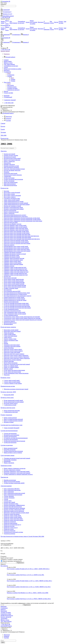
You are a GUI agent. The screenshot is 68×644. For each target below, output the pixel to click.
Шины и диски (5, 620)
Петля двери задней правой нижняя (14, 283)
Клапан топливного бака (11, 503)
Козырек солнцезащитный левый (13, 207)
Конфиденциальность (7, 615)
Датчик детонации (9, 497)
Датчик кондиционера (10, 433)
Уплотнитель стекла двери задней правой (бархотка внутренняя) (22, 318)
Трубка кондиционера (10, 442)
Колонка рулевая (8, 422)
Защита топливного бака (11, 340)
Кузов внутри (4, 188)
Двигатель (4, 151)
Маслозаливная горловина (11, 167)
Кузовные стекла (5, 377)
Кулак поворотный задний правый (14, 402)
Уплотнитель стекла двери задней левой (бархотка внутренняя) (22, 316)
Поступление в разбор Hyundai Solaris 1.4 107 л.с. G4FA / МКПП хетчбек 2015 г (29, 580)
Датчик (6, 499)
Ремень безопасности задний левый (14, 297)
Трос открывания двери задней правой (15, 313)
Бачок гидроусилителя (10, 417)
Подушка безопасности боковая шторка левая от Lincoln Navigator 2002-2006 (22, 536)
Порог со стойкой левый (11, 365)
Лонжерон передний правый (12, 346)
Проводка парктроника (10, 523)
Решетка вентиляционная (11, 301)
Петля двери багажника (10, 362)
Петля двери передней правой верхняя (15, 285)
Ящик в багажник (9, 462)
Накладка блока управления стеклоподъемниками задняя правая (22, 219)
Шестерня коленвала (10, 184)
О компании (10, 75)
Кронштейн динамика (10, 459)
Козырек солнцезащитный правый (14, 209)
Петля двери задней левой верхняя (14, 279)
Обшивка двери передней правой (13, 264)
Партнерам (4, 611)
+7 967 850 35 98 (5, 17)
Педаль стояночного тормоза (12, 470)
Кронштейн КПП (9, 394)
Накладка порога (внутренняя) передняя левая (17, 234)
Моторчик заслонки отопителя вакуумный (16, 389)
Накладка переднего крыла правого (14, 354)
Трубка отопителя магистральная (13, 451)
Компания (3, 606)
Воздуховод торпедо (10, 197)
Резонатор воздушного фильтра (13, 175)
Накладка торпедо (9, 245)
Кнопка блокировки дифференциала (14, 505)
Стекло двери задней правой (12, 382)
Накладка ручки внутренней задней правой (16, 242)
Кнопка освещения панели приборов (14, 508)
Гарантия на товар (6, 614)
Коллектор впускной (10, 157)
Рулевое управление (6, 415)
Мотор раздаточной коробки (12, 481)
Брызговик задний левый (11, 330)
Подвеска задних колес (7, 397)
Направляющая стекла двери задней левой (16, 246)
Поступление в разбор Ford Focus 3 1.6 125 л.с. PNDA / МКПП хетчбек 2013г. (29, 598)
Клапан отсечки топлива (11, 155)
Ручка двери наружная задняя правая (14, 370)
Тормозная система (6, 465)
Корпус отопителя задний (11, 212)
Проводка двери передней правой (13, 520)
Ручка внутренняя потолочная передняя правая (17, 307)
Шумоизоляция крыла (10, 322)
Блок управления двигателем (12, 490)
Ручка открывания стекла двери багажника (16, 373)
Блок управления (9, 491)
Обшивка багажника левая (11, 255)
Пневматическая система (8, 386)
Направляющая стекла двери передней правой (17, 251)
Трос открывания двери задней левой (14, 312)
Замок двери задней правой (12, 200)
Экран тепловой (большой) (11, 428)
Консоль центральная (10, 210)
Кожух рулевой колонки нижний (13, 420)
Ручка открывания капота (11, 309)
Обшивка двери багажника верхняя (14, 258)
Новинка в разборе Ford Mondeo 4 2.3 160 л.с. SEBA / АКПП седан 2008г (27, 592)
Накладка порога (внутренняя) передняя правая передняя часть (22, 239)
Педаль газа (7, 276)
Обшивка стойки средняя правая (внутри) (16, 275)
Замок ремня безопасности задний (13, 201)
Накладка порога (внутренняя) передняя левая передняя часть (21, 236)
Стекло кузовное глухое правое (13, 383)
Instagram (8, 118)
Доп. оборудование (6, 621)
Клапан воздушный (9, 154)
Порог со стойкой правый (11, 367)
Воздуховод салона (9, 194)
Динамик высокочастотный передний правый (17, 458)
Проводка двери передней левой (13, 518)
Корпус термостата (9, 161)
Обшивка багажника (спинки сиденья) (15, 254)
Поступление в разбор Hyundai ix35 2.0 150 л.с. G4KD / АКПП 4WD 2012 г (28, 568)
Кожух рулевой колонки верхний (13, 419)
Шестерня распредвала (10, 185)
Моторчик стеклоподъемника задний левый (16, 512)
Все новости (4, 565)
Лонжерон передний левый (12, 345)
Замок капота (8, 337)
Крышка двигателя (9, 164)
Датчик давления (9, 496)
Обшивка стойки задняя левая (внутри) (15, 267)
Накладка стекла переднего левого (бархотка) (17, 358)
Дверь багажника (9, 333)
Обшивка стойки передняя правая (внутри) (16, 272)
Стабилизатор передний (11, 412)
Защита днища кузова (10, 339)
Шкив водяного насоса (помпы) (13, 452)
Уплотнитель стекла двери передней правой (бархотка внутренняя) (23, 319)
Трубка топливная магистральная (13, 179)
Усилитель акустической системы (13, 532)
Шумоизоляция (8, 324)
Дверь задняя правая (10, 334)
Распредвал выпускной (10, 173)
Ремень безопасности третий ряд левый (15, 300)
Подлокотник (8, 289)
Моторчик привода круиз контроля (14, 511)
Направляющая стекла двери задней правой (16, 248)
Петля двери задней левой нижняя (13, 281)
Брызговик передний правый (12, 331)
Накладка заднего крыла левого (13, 349)
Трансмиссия (4, 477)
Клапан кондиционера (10, 436)
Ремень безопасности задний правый (14, 298)
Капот (5, 342)
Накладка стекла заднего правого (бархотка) (16, 357)
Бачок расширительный (10, 448)
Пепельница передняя (10, 278)
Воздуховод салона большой (12, 192)
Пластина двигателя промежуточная (14, 169)
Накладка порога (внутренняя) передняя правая (17, 237)
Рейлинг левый (8, 368)
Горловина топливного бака (12, 198)
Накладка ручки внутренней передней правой (17, 243)
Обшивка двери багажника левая (13, 260)
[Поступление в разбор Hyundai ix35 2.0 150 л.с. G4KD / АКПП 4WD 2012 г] (4, 570)
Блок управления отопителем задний (14, 493)
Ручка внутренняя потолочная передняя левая (17, 306)
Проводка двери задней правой (13, 517)
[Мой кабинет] (1, 32)
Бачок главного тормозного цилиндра (14, 468)
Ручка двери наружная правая (12, 371)
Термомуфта (7, 176)
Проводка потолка (9, 526)
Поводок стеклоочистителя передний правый (17, 364)
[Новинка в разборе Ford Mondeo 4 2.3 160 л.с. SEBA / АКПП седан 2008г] (4, 594)
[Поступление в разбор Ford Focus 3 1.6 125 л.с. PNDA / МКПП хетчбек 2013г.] (4, 600)
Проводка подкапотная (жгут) (12, 524)
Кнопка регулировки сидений (12, 206)
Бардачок (6, 191)
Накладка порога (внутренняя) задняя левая (16, 231)
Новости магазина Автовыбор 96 (11, 561)
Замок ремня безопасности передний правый (17, 204)
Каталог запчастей (6, 617)
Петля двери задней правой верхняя (14, 282)
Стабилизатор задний (10, 405)
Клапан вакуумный (9, 502)
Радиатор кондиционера (11, 439)
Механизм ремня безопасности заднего (15, 215)
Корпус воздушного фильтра (12, 160)
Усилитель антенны (9, 533)
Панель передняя (9, 361)
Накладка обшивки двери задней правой (15, 227)
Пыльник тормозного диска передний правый (17, 473)
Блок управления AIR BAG (12, 488)
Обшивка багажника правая (12, 257)
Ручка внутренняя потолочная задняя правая (16, 304)
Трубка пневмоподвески (11, 315)
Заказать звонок (5, 51)
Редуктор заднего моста (10, 403)
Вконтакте (9, 116)
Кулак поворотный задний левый (13, 400)
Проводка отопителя (10, 521)
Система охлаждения (7, 445)
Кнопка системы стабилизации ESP (14, 509)
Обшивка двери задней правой (12, 263)
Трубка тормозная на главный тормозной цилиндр (18, 474)
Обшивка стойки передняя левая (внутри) (16, 270)
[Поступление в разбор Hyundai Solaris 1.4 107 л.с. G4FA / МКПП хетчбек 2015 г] (4, 582)
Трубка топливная (9, 181)
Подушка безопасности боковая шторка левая (17, 292)
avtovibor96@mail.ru (8, 113)
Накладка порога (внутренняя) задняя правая (16, 233)
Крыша (6, 343)
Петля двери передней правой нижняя (15, 286)
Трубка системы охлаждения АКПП (14, 483)
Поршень (6, 172)
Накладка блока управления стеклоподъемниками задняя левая (22, 218)
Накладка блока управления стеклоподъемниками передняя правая (23, 221)
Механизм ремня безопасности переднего (16, 216)
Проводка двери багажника (12, 514)
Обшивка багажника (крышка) (12, 252)
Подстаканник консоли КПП (12, 291)
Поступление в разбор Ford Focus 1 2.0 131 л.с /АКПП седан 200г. (25, 574)
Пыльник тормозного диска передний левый (16, 471)
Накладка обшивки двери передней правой (16, 230)
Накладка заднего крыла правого (13, 351)
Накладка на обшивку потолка (12, 224)
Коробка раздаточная (10, 480)
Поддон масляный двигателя (12, 170)
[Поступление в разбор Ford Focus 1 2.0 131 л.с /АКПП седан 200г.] (4, 576)
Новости (3, 609)
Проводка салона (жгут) (11, 527)
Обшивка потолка (9, 266)
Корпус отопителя (9, 213)
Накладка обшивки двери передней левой (16, 228)
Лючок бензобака (9, 348)
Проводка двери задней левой (12, 515)
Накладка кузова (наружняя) (12, 352)
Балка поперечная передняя (12, 410)
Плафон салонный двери (11, 288)
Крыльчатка (7, 163)
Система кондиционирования (9, 430)
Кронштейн (7, 461)
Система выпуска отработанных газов (11, 425)
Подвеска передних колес (8, 407)
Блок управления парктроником (13, 494)
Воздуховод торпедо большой (12, 195)
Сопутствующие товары (7, 455)
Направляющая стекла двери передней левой (17, 249)
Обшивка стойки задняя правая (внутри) (15, 269)
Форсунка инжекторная (10, 182)
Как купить (10, 85)
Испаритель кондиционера (11, 435)
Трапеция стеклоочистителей (12, 310)
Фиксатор (7, 374)
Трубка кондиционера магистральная (14, 441)
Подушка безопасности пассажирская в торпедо (17, 295)
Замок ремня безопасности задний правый (16, 203)
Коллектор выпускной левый (12, 158)
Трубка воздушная (9, 178)
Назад (9, 73)
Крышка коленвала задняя (11, 166)
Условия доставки (6, 612)
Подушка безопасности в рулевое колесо (15, 294)
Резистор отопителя (9, 530)
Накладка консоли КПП (11, 222)
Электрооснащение (6, 486)
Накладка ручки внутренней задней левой (16, 240)
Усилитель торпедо (9, 321)
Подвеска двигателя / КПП (8, 392)
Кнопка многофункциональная (13, 506)
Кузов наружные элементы (8, 327)
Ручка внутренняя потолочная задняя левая (16, 303)
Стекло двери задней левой (11, 380)
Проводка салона (9, 529)
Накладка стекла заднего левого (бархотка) (16, 355)
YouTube (8, 120)
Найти (2, 642)
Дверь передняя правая (10, 336)
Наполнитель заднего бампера (12, 360)
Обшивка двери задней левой (12, 261)
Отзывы (13, 79)
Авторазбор (4, 618)
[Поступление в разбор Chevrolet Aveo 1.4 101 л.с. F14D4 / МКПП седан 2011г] (4, 588)
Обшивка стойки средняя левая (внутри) (15, 273)
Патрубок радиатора (10, 449)
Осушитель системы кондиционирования (16, 438)
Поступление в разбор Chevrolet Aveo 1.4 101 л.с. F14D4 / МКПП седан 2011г (29, 586)
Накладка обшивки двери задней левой (15, 225)
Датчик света (7, 500)
